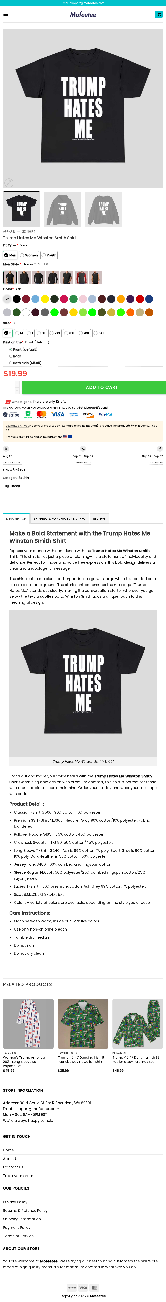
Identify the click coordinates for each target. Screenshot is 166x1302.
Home (8, 1150)
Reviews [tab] (99, 519)
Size (7, 323)
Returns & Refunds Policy (25, 1210)
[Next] (154, 108)
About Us (11, 1158)
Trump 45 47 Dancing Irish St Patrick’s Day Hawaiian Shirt (81, 1059)
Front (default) (25, 349)
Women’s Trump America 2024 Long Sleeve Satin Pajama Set (24, 1061)
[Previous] (11, 108)
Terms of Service (18, 1235)
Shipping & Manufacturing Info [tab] (60, 519)
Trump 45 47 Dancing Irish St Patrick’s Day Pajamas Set (135, 1059)
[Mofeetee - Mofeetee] (83, 14)
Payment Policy (16, 1227)
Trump (15, 486)
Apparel (9, 231)
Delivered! (156, 462)
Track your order (18, 1175)
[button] (6, 14)
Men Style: (12, 264)
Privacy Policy (15, 1201)
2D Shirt (28, 231)
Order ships (83, 462)
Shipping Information (22, 1218)
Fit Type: (10, 245)
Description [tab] (16, 519)
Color (8, 289)
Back (17, 356)
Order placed (12, 462)
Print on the (13, 342)
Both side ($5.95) (27, 363)
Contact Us (13, 1167)
